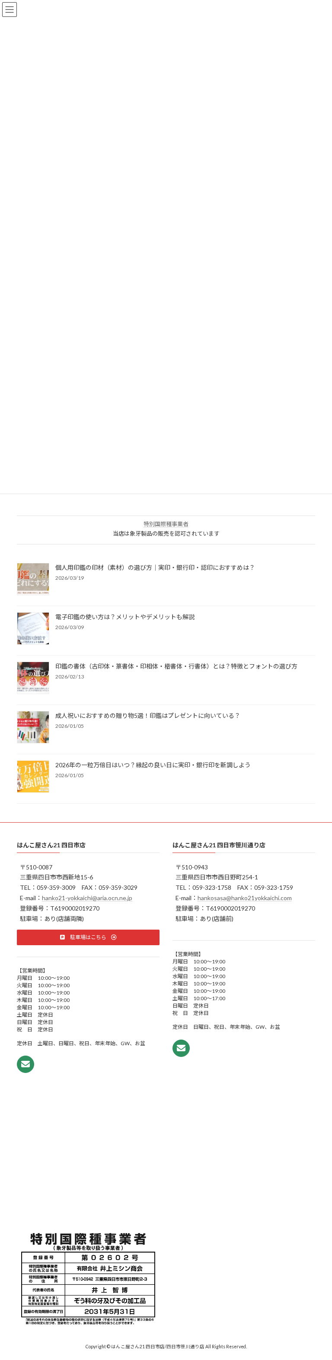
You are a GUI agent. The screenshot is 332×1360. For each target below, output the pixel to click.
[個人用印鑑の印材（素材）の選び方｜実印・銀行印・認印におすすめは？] (33, 580)
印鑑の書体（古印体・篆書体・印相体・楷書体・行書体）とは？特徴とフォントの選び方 (176, 666)
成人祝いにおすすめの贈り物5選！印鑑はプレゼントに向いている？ (147, 716)
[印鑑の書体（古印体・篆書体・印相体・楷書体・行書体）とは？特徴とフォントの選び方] (33, 679)
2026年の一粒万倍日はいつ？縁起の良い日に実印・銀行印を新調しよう (153, 765)
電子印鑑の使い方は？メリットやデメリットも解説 (125, 617)
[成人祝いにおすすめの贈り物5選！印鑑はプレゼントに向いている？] (33, 728)
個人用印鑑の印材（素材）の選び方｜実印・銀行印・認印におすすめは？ (155, 568)
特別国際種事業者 (166, 524)
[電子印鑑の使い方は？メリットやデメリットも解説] (33, 629)
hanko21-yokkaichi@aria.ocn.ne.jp (87, 897)
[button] (88, 937)
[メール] (25, 1064)
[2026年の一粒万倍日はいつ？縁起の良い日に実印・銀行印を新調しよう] (33, 778)
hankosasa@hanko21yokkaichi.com (245, 897)
